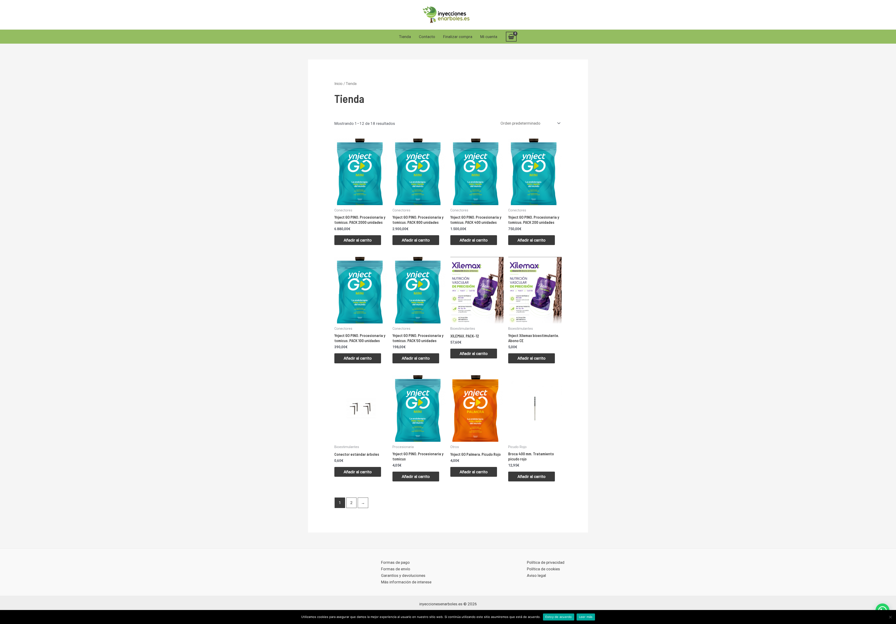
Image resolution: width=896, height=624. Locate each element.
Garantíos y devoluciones (403, 575)
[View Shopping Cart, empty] (511, 37)
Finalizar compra (457, 36)
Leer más (586, 617)
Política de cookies (543, 569)
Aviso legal (536, 575)
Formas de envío (395, 569)
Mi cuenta (488, 36)
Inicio (338, 83)
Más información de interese (406, 582)
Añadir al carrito (358, 240)
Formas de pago (395, 562)
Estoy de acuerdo (558, 617)
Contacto (427, 36)
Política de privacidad (545, 562)
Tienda (405, 36)
